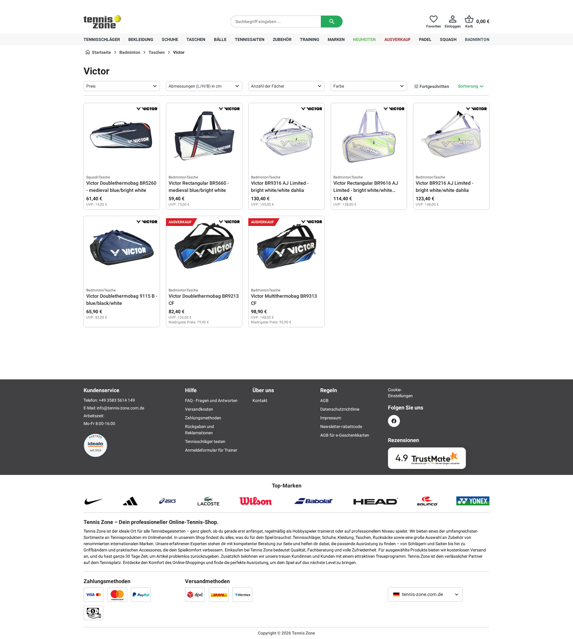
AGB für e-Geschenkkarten (344, 435)
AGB (324, 400)
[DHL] (219, 594)
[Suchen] (332, 21)
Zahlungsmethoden (203, 417)
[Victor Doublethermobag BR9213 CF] (204, 248)
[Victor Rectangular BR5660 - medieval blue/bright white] (204, 135)
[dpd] (195, 594)
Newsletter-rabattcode (341, 426)
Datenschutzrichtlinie (339, 409)
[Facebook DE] (394, 421)
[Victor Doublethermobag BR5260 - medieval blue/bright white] (122, 135)
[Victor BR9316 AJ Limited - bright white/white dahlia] (286, 135)
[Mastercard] (117, 594)
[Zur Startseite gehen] (102, 21)
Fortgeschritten (434, 86)
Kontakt (259, 400)
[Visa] (93, 594)
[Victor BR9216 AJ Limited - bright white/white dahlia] (451, 135)
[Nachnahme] (93, 613)
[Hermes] (242, 594)
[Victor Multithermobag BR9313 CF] (286, 248)
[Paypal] (141, 594)
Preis (91, 86)
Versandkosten (199, 409)
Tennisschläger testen (205, 441)
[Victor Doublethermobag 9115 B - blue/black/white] (122, 248)
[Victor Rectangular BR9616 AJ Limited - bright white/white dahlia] (369, 135)
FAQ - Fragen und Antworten (211, 400)
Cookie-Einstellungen (394, 392)
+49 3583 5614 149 (122, 4)
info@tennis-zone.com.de (120, 408)
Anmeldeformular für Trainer (211, 450)
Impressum (330, 417)
